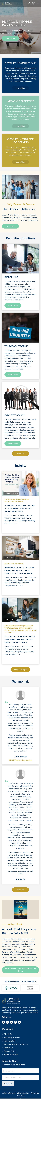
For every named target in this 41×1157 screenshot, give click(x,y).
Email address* (20, 1077)
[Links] (20, 258)
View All (20, 890)
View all (20, 453)
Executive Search (14, 415)
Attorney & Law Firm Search (16, 1044)
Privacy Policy (10, 1051)
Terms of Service (11, 1054)
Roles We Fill (9, 1041)
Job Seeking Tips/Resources (16, 499)
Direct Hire (11, 277)
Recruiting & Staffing (14, 502)
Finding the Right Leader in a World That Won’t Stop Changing (19, 508)
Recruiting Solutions (12, 1037)
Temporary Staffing (16, 346)
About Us (10, 226)
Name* (20, 1070)
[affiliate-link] (11, 988)
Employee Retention (13, 626)
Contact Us (8, 1048)
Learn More (10, 38)
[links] (7, 3)
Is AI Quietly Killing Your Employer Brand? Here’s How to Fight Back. (19, 639)
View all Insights (20, 669)
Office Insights (25, 628)
